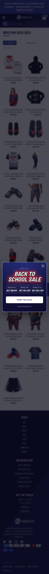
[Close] (43, 266)
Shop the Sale (24, 300)
